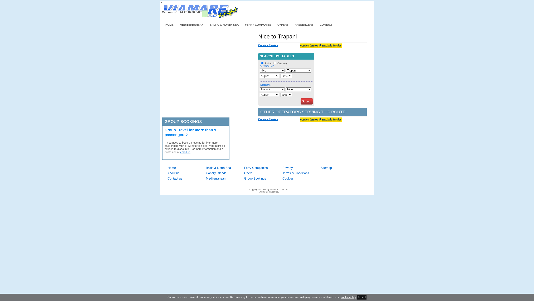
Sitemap (326, 168)
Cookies (288, 178)
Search (306, 101)
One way (282, 63)
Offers (282, 24)
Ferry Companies (258, 24)
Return (268, 63)
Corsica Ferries (268, 45)
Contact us (175, 178)
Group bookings (183, 121)
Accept (362, 297)
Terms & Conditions (295, 173)
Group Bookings (255, 178)
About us (174, 173)
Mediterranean (191, 24)
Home (169, 24)
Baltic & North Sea (224, 24)
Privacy (287, 168)
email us (185, 152)
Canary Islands (216, 173)
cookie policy (348, 297)
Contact (326, 24)
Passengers (304, 24)
